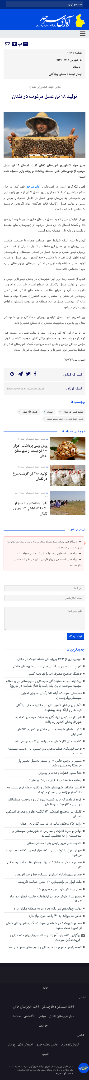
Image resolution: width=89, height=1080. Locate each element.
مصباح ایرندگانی (57, 74)
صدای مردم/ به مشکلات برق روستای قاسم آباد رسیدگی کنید (44, 865)
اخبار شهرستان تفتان (62, 1016)
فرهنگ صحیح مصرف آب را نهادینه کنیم (55, 674)
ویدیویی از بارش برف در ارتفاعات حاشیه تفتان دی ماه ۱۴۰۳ (46, 899)
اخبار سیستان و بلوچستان (58, 1007)
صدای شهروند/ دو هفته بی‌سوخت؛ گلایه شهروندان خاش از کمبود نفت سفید (44, 926)
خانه (45, 988)
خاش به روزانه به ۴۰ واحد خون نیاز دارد (55, 916)
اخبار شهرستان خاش (26, 1007)
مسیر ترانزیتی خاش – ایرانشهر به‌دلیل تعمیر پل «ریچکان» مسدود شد (50, 763)
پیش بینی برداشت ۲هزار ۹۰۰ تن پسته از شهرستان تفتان (30, 451)
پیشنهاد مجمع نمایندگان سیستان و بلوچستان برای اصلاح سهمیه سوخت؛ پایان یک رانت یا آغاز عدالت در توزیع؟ (44, 683)
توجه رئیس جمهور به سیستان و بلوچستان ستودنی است (44, 947)
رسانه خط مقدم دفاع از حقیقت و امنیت (55, 780)
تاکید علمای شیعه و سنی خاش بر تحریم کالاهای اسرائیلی (49, 732)
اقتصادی (29, 1016)
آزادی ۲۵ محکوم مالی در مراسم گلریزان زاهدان (51, 823)
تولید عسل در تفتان (73, 412)
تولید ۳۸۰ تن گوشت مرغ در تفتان (30, 476)
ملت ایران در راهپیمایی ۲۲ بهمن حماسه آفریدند (50, 882)
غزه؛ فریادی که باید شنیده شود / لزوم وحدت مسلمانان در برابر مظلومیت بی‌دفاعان (45, 802)
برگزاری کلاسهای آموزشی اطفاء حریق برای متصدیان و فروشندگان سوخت (45, 938)
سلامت (16, 1016)
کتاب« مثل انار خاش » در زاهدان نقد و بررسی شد (48, 741)
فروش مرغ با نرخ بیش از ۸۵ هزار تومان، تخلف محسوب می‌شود (44, 853)
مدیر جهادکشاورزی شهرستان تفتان (65, 419)
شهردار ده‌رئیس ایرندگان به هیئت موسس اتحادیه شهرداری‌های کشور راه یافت (48, 720)
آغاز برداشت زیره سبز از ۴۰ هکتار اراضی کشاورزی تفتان (30, 508)
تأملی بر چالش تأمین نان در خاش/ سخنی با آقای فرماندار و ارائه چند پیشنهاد (49, 708)
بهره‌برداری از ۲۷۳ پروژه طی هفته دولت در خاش (49, 659)
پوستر (11, 1044)
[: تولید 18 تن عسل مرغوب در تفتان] (7, 44)
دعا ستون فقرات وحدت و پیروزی (60, 773)
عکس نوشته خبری (47, 1044)
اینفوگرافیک (25, 1044)
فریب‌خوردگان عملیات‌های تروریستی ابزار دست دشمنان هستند (45, 751)
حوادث (43, 1025)
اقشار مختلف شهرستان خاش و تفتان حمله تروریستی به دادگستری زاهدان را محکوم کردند (44, 790)
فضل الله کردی (29, 412)
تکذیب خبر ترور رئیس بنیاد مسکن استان (54, 843)
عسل (50, 412)
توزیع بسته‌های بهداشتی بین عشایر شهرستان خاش (47, 666)
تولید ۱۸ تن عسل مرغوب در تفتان (44, 96)
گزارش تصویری (70, 1044)
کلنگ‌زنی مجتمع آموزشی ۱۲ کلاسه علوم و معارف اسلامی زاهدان (44, 814)
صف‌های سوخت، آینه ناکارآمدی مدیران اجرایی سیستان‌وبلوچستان (51, 696)
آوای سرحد (61, 1073)
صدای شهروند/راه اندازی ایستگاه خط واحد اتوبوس (48, 874)
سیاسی (41, 1016)
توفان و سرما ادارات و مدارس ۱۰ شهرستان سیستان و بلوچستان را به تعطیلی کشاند (47, 833)
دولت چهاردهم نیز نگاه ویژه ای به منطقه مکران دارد (48, 908)
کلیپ (45, 1054)
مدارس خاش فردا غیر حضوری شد (59, 889)
